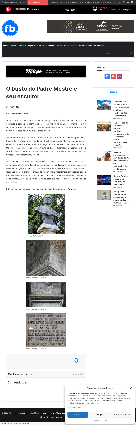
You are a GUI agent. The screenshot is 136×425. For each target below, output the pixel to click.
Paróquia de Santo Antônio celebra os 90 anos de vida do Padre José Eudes (121, 197)
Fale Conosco (56, 417)
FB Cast (59, 45)
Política (74, 45)
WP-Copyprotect (24, 423)
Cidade (13, 45)
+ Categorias (99, 45)
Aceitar (77, 414)
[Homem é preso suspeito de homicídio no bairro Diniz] (104, 180)
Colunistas (22, 45)
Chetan (15, 423)
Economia (49, 45)
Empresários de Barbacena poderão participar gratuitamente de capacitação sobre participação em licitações (121, 134)
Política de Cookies (100, 420)
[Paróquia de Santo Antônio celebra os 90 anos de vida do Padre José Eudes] (104, 195)
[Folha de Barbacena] (10, 28)
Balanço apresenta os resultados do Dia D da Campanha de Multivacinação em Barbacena (121, 160)
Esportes (32, 45)
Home (5, 45)
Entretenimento (85, 45)
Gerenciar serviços (74, 408)
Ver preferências (122, 414)
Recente (113, 92)
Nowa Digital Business (60, 413)
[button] (130, 388)
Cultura (40, 45)
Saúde (66, 45)
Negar (100, 414)
